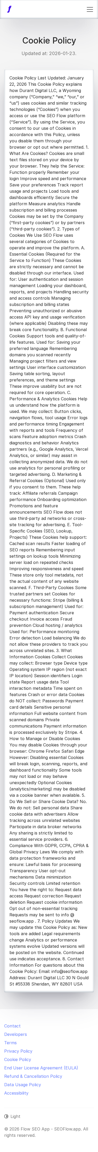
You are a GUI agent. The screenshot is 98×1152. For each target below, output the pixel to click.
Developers (15, 1034)
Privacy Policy (18, 1051)
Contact (12, 1026)
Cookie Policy (17, 1059)
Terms (10, 1042)
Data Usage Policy (22, 1084)
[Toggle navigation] (90, 9)
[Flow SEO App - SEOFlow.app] (9, 9)
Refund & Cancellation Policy (33, 1076)
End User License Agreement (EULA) (41, 1067)
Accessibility (16, 1093)
